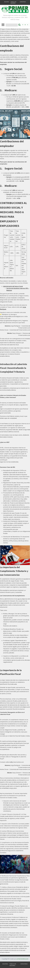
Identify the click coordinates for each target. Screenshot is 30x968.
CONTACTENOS (23, 1)
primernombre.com (22, 959)
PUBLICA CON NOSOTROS (13, 2)
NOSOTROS (6, 1)
